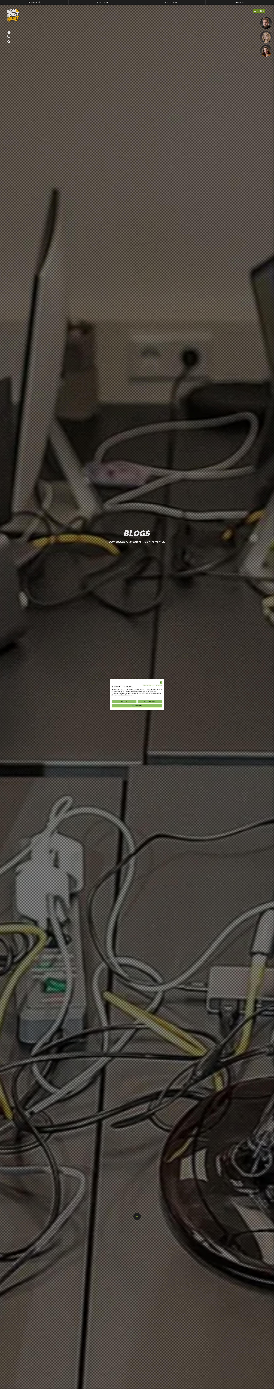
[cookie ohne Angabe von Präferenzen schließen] (161, 682)
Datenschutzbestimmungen (152, 685)
